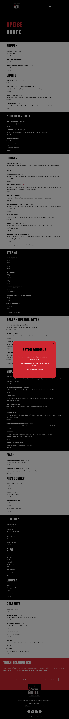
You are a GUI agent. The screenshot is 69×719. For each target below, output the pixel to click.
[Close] (53, 344)
